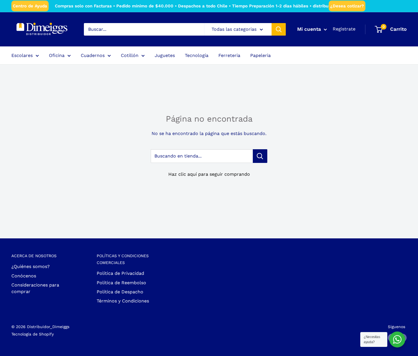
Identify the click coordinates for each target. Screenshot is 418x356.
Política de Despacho (120, 291)
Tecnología (196, 55)
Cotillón (129, 55)
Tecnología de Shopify (32, 334)
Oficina (57, 55)
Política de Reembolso (121, 282)
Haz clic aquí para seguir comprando (209, 174)
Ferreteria (229, 55)
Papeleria (260, 55)
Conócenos (23, 276)
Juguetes (165, 55)
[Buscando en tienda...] (260, 156)
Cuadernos (93, 55)
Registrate (344, 29)
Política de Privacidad (120, 273)
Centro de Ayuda (30, 6)
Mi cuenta (309, 29)
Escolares (22, 55)
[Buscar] (279, 29)
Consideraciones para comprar (35, 288)
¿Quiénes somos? (30, 266)
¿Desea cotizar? (347, 6)
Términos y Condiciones (123, 301)
